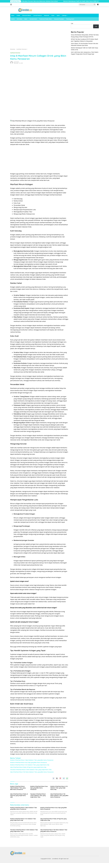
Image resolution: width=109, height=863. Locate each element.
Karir (26, 19)
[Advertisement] (39, 35)
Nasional (46, 15)
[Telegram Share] (63, 778)
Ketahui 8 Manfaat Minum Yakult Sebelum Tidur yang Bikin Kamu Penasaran (31, 760)
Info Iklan (19, 19)
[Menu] (11, 4)
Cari (72, 23)
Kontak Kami (33, 19)
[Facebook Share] (53, 778)
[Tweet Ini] (57, 778)
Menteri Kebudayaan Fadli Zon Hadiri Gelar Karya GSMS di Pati (62, 1)
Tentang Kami (70, 19)
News (12, 15)
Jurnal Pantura (37, 15)
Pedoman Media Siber (45, 19)
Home (13, 19)
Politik (18, 15)
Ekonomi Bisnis (26, 15)
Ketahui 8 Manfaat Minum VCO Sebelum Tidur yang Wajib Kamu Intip (29, 765)
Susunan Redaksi (59, 19)
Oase (52, 15)
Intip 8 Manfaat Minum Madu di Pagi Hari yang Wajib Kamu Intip (28, 767)
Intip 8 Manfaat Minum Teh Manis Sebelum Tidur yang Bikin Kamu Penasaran (32, 772)
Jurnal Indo (16, 62)
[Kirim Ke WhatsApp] (67, 778)
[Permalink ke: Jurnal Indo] (11, 62)
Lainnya (64, 15)
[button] (94, 4)
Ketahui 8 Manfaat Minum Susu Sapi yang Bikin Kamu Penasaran (28, 762)
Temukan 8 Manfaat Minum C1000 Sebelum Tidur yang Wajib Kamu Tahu (31, 769)
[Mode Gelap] (98, 4)
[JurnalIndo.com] (25, 10)
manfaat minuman (15, 53)
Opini (58, 15)
